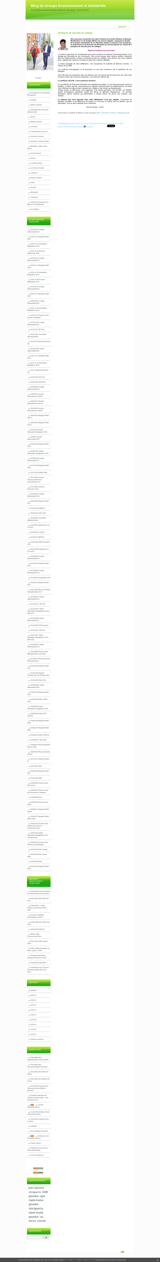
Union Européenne (37, 1155)
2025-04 (33, 1024)
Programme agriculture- (38, 963)
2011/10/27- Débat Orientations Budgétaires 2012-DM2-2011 (37, 637)
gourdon (33, 1196)
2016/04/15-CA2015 (37, 532)
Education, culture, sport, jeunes (78, 123)
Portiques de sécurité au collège (75, 33)
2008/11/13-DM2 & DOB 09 (39, 735)
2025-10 (33, 1015)
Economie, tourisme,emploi (39, 141)
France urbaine (35, 1143)
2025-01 (33, 1034)
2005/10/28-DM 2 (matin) (39, 849)
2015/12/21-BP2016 (37, 537)
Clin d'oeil (33, 127)
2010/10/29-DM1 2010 (38, 680)
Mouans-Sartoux (36, 178)
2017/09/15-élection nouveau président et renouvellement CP (35, 480)
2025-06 (33, 1020)
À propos (38, 78)
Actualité (33, 100)
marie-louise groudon (70, 126)
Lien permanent (102, 123)
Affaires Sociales (36, 105)
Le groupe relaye (36, 163)
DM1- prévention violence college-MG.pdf (112, 113)
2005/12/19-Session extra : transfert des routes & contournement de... (38, 826)
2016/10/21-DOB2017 (38, 508)
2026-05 (33, 990)
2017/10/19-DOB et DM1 (38, 472)
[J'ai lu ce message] (157, 1260)
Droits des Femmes (37, 136)
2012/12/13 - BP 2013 (37, 604)
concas (41, 1220)
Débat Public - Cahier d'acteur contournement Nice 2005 (37, 908)
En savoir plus (121, 1260)
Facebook (89, 126)
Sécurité (33, 187)
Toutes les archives (37, 1039)
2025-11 (33, 1010)
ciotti (45, 1192)
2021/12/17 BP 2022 (37, 329)
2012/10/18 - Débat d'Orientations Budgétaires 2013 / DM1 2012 (38, 611)
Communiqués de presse (39, 131)
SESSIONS (34, 192)
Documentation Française (39, 1131)
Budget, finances (36, 122)
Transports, (34, 197)
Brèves (32, 117)
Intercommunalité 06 (37, 929)
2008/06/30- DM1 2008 (38, 740)
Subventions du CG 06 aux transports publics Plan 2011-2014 (38, 970)
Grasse (32, 158)
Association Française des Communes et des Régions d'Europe (37, 1088)
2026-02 (33, 1000)
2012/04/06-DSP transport (39, 625)
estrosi (32, 1220)
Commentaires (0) (113, 123)
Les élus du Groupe (37, 168)
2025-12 (33, 1005)
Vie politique (34, 209)
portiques (80, 126)
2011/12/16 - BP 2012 (37, 630)
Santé (32, 182)
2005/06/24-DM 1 (36, 861)
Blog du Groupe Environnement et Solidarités (68, 6)
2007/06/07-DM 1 (36, 766)
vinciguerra (36, 1208)
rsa (41, 1216)
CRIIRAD (33, 1126)
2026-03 (33, 995)
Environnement (35, 153)
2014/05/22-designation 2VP (40, 578)
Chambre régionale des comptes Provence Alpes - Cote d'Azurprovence (37, 1098)
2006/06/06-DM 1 (36, 797)
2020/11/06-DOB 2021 (38, 382)
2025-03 (33, 1029)
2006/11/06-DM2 (36, 778)
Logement (33, 173)
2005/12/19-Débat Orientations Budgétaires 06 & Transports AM (37, 835)
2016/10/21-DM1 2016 (38, 513)
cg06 (42, 1196)
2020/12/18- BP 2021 (37, 377)
